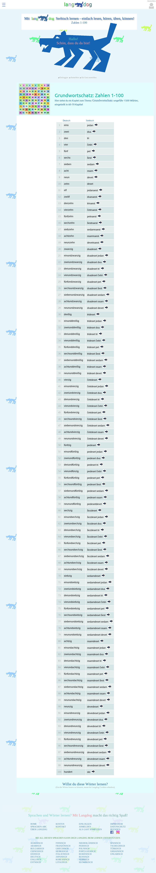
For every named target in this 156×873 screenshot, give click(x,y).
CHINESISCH (36, 851)
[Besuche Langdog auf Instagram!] (116, 833)
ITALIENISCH (62, 854)
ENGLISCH (35, 859)
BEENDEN (115, 829)
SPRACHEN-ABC (38, 827)
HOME (33, 824)
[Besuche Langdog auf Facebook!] (110, 833)
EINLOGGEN (85, 824)
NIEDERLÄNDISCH (88, 843)
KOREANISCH (62, 859)
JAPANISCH (61, 857)
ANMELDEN (85, 827)
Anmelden (75, 77)
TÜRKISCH (115, 848)
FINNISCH (61, 843)
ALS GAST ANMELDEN (90, 829)
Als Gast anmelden (89, 77)
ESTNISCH (35, 862)
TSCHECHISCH (117, 846)
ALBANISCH (36, 843)
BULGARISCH (37, 848)
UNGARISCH (116, 854)
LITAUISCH (61, 862)
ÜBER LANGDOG (38, 829)
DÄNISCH (35, 854)
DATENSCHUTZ (118, 827)
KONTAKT (61, 827)
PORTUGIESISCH (87, 851)
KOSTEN (60, 824)
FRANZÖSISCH (63, 846)
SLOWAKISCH (86, 862)
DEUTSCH (35, 857)
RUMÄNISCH (85, 854)
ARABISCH (35, 846)
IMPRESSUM (116, 824)
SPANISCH (115, 843)
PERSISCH (84, 846)
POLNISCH (84, 848)
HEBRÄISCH (62, 851)
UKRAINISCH (116, 851)
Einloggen (64, 77)
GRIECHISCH (62, 848)
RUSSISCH (84, 857)
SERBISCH (84, 859)
